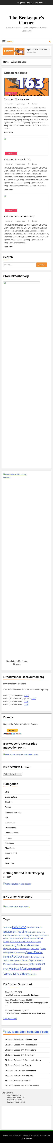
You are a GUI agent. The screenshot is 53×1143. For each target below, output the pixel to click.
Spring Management (12, 960)
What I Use (9, 863)
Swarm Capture (29, 960)
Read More (8, 132)
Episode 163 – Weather (16, 99)
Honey (26, 935)
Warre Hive (31, 974)
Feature (8, 807)
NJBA (6, 941)
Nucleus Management (32, 942)
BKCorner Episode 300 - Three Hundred (21, 1045)
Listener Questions (15, 938)
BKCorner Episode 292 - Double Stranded (22, 1086)
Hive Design (37, 932)
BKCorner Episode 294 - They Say (19, 1075)
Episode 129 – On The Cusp (19, 216)
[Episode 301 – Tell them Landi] (17, 52)
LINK (26, 696)
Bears (10, 928)
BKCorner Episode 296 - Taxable (18, 1065)
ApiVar (5, 927)
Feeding (22, 931)
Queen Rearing (34, 952)
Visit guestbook (10, 1019)
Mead (24, 938)
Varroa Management (25, 968)
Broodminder (33, 927)
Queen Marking (20, 952)
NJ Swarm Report (17, 942)
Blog (7, 792)
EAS (41, 927)
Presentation (24, 949)
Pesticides (34, 945)
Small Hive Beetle (29, 957)
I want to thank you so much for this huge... (22, 995)
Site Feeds (41, 1031)
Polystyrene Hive (11, 948)
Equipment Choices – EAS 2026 (30, 3)
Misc (7, 817)
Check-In (8, 802)
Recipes (8, 838)
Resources (9, 843)
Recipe (7, 956)
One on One (10, 823)
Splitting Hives (40, 957)
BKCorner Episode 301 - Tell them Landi (21, 1040)
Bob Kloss (19, 927)
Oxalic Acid (23, 945)
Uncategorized (11, 853)
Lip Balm (5, 938)
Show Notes (11, 93)
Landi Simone (44, 935)
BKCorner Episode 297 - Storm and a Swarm (23, 1060)
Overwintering (9, 945)
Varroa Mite (11, 973)
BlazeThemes (26, 1138)
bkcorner (9, 104)
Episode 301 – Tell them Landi (38, 49)
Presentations (10, 828)
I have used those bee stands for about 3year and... (25, 1013)
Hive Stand (19, 935)
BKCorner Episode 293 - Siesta (17, 1080)
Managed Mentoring (13, 812)
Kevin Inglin (34, 935)
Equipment (9, 931)
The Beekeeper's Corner (26, 20)
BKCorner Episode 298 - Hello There (19, 1055)
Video (7, 858)
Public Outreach (11, 833)
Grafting (30, 932)
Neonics (40, 938)
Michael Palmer (31, 938)
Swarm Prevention (21, 964)
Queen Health (34, 949)
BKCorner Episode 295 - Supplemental (20, 1070)
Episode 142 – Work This (17, 159)
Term (31, 963)
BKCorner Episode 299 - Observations (20, 1050)
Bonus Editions (11, 797)
